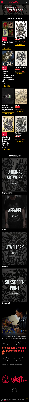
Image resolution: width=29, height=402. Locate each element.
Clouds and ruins (20, 67)
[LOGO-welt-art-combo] (13, 2)
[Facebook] (12, 390)
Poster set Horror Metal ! (7, 42)
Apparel (4, 229)
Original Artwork (7, 192)
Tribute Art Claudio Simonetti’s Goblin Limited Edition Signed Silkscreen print (8, 76)
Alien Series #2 (20, 38)
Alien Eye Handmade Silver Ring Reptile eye (7, 107)
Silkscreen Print (7, 303)
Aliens (17, 105)
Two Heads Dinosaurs (18, 134)
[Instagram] (16, 390)
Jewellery (5, 266)
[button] (2, 2)
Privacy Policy (6, 400)
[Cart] (26, 2)
